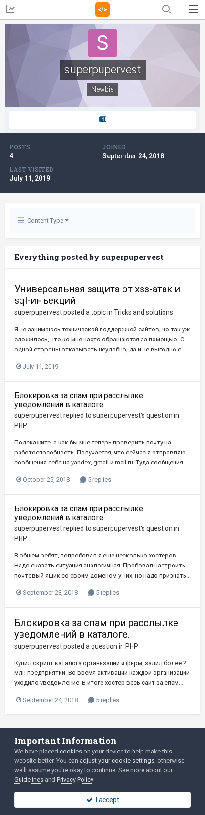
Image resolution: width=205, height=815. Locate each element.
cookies (71, 751)
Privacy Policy (75, 779)
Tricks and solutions (143, 312)
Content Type (44, 220)
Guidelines (28, 779)
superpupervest (38, 312)
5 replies (98, 479)
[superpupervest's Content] (102, 120)
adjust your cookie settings (117, 760)
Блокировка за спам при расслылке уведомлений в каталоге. (78, 400)
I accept (106, 800)
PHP (20, 425)
